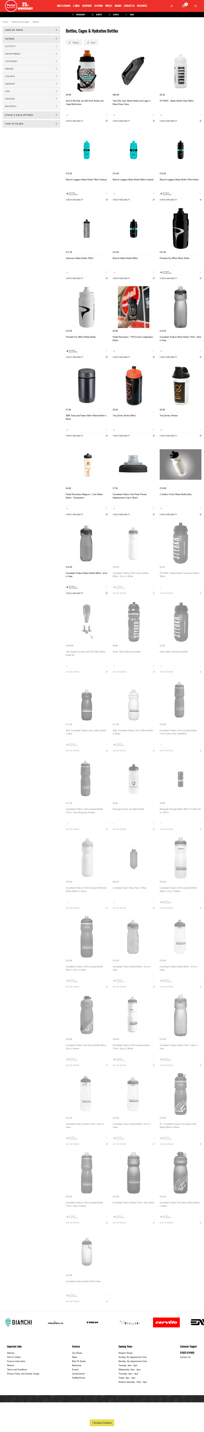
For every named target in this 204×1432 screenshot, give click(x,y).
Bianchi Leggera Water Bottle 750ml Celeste (86, 179)
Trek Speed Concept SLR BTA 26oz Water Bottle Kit (85, 653)
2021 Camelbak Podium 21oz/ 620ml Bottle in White (133, 732)
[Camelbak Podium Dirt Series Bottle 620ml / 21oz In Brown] (87, 1015)
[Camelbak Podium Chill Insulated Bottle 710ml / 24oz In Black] (87, 1173)
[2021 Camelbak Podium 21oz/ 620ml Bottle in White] (133, 700)
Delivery (11, 1352)
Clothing (98, 6)
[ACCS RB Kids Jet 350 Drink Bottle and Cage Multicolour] (87, 71)
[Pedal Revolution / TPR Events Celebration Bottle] (133, 307)
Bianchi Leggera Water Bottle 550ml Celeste (133, 179)
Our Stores (77, 1352)
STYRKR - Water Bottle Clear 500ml (177, 100)
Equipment (87, 6)
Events (75, 1369)
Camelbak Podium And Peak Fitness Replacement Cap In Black (130, 496)
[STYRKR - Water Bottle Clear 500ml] (180, 71)
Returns (10, 1365)
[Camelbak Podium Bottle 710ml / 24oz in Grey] (180, 1015)
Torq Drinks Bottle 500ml (124, 415)
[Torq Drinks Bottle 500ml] (133, 386)
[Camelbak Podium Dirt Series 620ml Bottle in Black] (180, 1173)
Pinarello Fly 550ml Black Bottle (174, 258)
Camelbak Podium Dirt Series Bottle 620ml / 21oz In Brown (86, 1047)
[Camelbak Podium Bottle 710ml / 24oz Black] (133, 1173)
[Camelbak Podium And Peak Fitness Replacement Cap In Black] (133, 464)
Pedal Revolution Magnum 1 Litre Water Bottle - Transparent (84, 496)
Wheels (108, 6)
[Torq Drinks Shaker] (180, 386)
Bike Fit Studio (79, 1361)
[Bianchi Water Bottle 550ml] (133, 228)
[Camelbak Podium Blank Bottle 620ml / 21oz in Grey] (87, 543)
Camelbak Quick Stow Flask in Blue (129, 887)
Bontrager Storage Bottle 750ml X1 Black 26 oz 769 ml (180, 810)
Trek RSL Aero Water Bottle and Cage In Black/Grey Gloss (131, 102)
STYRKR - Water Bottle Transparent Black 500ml (179, 574)
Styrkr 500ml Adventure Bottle (174, 651)
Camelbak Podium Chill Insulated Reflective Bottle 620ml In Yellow (86, 889)
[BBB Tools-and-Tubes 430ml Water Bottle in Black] (87, 386)
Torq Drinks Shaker (169, 415)
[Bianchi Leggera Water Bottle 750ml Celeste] (87, 149)
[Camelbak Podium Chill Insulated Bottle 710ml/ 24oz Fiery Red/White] (180, 700)
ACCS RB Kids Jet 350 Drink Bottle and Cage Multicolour (84, 102)
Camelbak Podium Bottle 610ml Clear (83, 1281)
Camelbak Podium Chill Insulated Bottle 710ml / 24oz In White (131, 1047)
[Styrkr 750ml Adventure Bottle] (133, 622)
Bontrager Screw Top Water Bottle (128, 808)
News (74, 1356)
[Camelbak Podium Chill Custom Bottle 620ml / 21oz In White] (133, 543)
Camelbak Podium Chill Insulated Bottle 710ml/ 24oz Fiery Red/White (178, 732)
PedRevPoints (78, 1377)
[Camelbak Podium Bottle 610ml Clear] (87, 1251)
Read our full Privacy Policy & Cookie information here (102, 1415)
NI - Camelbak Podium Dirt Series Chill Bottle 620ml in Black (178, 1125)
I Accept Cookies (102, 1423)
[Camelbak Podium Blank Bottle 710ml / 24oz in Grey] (180, 307)
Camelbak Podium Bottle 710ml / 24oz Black (133, 1202)
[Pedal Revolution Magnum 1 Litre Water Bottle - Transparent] (87, 464)
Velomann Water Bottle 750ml (79, 258)
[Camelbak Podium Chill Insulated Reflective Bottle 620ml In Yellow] (87, 858)
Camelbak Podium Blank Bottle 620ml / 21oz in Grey (86, 574)
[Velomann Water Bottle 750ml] (87, 228)
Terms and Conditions (17, 1369)
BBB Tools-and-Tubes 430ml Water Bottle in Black (86, 417)
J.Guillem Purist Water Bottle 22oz (176, 494)
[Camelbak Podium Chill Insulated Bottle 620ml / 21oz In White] (180, 858)
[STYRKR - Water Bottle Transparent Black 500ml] (180, 543)
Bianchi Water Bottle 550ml (125, 258)
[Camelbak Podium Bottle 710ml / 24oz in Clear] (87, 1094)
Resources (142, 6)
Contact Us (129, 6)
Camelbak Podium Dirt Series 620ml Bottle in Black (180, 1204)
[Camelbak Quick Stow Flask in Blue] (133, 858)
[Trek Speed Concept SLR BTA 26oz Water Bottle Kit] (87, 622)
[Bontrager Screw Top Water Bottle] (133, 779)
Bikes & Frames (64, 6)
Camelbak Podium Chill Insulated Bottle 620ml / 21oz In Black (84, 968)
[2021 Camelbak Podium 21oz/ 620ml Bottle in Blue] (87, 700)
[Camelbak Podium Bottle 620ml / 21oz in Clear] (180, 936)
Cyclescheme (78, 1373)
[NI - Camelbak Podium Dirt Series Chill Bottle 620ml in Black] (180, 1094)
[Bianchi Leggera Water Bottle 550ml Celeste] (133, 149)
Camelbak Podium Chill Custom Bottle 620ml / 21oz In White (131, 574)
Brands (118, 6)
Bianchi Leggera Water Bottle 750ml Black (179, 179)
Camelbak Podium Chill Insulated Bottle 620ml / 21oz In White (178, 889)
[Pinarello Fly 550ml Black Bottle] (180, 228)
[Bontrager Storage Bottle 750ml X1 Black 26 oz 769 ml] (180, 779)
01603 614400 (187, 1353)
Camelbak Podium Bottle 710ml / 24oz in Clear (85, 1125)
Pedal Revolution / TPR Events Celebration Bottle (133, 338)
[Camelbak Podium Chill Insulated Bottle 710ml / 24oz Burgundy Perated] (87, 779)
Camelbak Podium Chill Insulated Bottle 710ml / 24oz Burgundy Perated (84, 810)
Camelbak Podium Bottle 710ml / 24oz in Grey (179, 1047)
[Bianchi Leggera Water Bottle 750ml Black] (180, 149)
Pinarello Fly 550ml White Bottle (81, 336)
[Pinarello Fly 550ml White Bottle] (87, 307)
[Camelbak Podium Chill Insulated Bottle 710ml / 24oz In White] (133, 1015)
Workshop (76, 1365)
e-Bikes (76, 6)
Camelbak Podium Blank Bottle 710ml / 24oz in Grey (180, 338)
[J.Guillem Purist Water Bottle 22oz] (180, 464)
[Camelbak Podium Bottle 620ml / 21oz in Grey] (133, 936)
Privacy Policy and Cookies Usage (23, 1373)
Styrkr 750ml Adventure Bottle (127, 651)
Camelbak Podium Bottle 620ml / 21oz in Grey (132, 968)
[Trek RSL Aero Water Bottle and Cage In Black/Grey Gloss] (133, 71)
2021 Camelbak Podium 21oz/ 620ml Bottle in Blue (86, 732)
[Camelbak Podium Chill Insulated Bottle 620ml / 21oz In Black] (87, 936)
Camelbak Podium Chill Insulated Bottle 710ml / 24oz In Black (84, 1204)
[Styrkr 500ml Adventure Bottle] (180, 622)
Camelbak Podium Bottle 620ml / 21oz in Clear (179, 968)
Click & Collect (14, 1356)
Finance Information (16, 1361)
